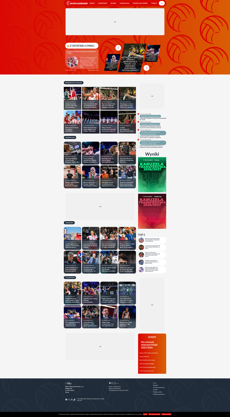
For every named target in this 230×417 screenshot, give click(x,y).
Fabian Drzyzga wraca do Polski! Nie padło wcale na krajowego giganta (127, 269)
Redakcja (155, 385)
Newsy (92, 3)
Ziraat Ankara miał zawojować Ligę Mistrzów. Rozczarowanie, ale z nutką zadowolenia (126, 324)
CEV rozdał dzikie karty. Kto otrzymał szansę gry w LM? (126, 300)
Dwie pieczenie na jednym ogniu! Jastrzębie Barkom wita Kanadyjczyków (108, 160)
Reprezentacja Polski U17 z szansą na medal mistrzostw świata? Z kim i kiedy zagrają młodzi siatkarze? (151, 269)
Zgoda (145, 414)
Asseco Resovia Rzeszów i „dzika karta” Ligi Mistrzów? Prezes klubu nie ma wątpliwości (90, 324)
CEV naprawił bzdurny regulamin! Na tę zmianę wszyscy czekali (72, 324)
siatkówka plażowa (153, 124)
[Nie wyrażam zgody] (228, 414)
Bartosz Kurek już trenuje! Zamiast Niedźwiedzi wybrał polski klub (111, 66)
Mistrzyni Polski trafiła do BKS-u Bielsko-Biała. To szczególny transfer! (127, 245)
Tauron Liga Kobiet (140, 3)
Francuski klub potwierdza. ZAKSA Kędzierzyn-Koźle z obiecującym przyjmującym (151, 57)
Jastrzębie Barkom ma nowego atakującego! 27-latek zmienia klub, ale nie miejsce (109, 245)
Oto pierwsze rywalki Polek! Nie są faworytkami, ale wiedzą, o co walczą (152, 247)
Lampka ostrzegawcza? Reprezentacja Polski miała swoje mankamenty (126, 129)
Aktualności (144, 116)
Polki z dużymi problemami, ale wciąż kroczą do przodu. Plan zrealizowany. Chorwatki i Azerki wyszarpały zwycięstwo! (109, 129)
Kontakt (155, 389)
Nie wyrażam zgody (154, 414)
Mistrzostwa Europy (154, 116)
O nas (154, 383)
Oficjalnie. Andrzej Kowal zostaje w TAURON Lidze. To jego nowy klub (89, 269)
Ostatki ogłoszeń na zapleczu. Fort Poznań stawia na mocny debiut (72, 245)
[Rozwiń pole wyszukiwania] (162, 3)
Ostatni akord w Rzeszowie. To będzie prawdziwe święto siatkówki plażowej (150, 126)
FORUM (154, 3)
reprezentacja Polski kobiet (148, 134)
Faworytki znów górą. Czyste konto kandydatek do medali (82, 52)
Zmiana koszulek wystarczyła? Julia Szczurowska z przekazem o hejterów (72, 105)
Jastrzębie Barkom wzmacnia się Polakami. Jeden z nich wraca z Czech (72, 160)
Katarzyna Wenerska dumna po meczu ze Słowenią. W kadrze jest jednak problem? (90, 105)
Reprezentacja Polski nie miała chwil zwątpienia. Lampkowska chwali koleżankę (152, 240)
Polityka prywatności (159, 394)
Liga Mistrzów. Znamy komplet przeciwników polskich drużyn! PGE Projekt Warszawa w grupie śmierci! (90, 300)
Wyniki (113, 3)
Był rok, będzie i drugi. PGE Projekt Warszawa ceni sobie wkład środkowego (109, 269)
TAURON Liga (124, 3)
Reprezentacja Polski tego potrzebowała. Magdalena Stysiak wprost (108, 105)
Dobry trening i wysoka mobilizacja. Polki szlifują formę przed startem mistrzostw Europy (152, 254)
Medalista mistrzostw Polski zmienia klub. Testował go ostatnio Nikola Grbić (127, 184)
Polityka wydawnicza (159, 387)
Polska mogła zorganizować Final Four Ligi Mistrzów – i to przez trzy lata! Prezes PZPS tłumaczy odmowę (109, 324)
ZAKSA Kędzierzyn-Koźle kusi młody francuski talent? (71, 269)
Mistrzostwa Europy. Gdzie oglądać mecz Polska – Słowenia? (90, 129)
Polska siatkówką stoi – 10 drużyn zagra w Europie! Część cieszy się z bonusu (109, 300)
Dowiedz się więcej (93, 70)
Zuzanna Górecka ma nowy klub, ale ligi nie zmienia (90, 245)
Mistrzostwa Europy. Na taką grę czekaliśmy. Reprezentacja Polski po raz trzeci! (72, 129)
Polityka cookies (157, 392)
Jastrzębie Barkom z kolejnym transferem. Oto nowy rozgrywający (127, 160)
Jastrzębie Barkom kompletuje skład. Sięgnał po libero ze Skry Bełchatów (108, 184)
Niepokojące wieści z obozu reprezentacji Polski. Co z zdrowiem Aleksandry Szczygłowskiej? (130, 63)
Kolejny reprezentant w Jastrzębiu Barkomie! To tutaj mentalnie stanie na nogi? (72, 184)
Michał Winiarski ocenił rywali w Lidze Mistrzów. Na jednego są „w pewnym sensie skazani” (72, 300)
